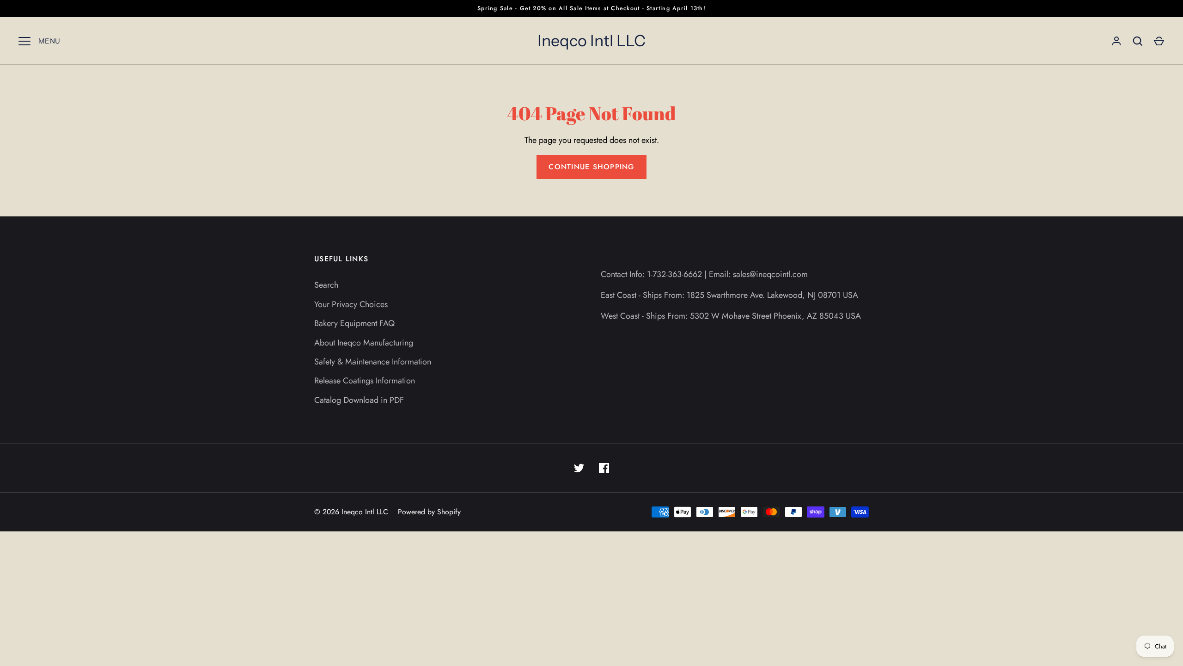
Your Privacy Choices (351, 304)
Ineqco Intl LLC (591, 40)
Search (326, 285)
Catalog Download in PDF (359, 400)
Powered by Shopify (429, 511)
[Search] (1138, 41)
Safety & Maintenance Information (372, 362)
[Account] (1116, 41)
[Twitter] (579, 468)
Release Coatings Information (364, 381)
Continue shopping (591, 166)
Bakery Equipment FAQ (354, 323)
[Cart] (1159, 41)
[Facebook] (604, 468)
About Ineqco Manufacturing (363, 343)
